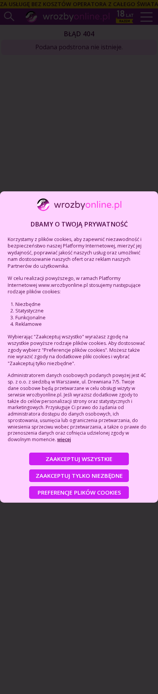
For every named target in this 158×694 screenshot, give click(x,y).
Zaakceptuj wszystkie (79, 459)
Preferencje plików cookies (79, 492)
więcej (64, 439)
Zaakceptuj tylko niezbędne (79, 475)
